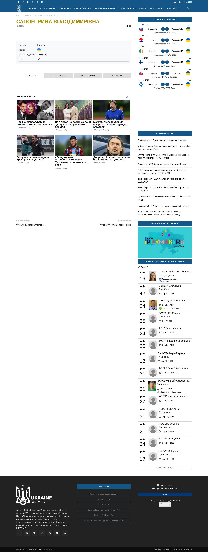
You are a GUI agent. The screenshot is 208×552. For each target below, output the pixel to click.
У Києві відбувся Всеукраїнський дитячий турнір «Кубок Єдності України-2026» (164, 147)
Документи (177, 549)
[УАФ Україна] (104, 494)
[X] (37, 2)
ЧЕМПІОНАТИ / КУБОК (105, 8)
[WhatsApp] (45, 32)
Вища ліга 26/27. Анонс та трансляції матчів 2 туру (162, 164)
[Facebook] (18, 2)
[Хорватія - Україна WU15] (165, 40)
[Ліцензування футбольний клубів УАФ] (104, 521)
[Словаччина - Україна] (165, 73)
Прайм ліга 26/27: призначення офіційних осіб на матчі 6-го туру (164, 198)
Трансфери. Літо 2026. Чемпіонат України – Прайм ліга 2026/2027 (163, 189)
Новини (167, 549)
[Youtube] (42, 2)
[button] (188, 8)
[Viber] (38, 32)
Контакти (188, 549)
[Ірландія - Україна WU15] (165, 51)
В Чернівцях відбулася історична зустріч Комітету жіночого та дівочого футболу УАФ (161, 171)
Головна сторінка (23, 15)
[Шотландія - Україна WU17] (165, 84)
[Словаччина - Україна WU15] (165, 29)
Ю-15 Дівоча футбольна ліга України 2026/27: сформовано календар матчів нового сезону (159, 213)
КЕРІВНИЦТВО (47, 8)
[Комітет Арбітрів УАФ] (104, 515)
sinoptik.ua (175, 500)
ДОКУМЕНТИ (145, 8)
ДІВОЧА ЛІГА (127, 8)
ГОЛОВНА (31, 8)
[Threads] (46, 2)
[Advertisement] (73, 193)
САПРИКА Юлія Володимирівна (115, 225)
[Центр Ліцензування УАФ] (104, 510)
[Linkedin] (51, 32)
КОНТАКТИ (172, 8)
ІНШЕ (159, 8)
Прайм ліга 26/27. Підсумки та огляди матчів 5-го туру (163, 206)
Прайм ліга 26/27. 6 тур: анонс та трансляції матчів (162, 140)
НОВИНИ (64, 8)
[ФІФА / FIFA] (104, 505)
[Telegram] (28, 2)
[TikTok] (32, 2)
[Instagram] (23, 2)
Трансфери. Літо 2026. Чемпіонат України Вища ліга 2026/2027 (162, 180)
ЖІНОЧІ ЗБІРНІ (81, 8)
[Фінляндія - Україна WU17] (165, 62)
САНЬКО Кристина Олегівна (30, 225)
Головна (157, 549)
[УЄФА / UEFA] (104, 499)
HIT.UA (161, 503)
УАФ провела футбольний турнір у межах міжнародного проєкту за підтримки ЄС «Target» (164, 156)
